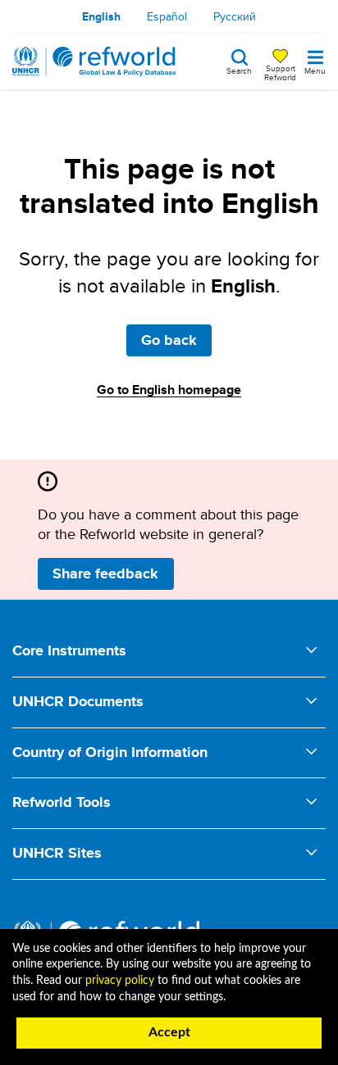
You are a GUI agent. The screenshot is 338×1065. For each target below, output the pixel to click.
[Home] (94, 61)
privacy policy (119, 980)
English (101, 16)
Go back (169, 340)
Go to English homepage (169, 389)
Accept (169, 1032)
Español (167, 16)
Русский (234, 16)
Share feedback (105, 573)
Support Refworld (280, 72)
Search (239, 70)
